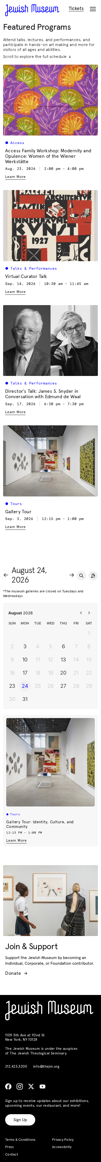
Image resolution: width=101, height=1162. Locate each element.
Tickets (76, 8)
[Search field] (81, 575)
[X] (31, 1086)
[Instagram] (20, 1086)
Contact (11, 1154)
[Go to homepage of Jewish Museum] (32, 10)
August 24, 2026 (29, 575)
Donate (16, 973)
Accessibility (61, 1147)
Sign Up (20, 1120)
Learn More (16, 840)
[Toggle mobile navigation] (93, 9)
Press (9, 1147)
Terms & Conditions (20, 1140)
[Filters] (93, 575)
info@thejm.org (46, 1066)
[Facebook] (8, 1086)
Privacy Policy (63, 1140)
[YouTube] (42, 1086)
